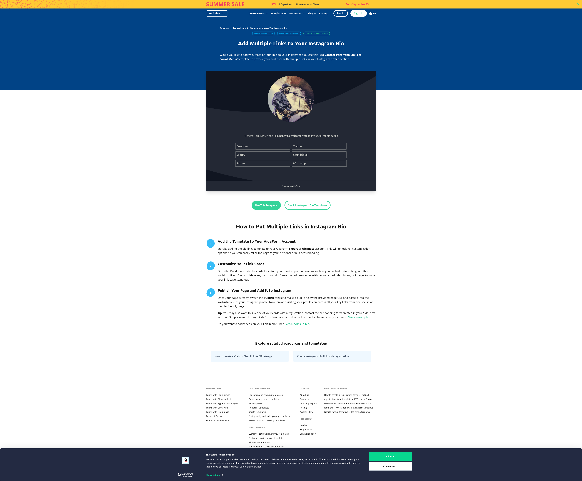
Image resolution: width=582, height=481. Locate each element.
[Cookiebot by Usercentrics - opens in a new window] (185, 475)
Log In (340, 13)
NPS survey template (259, 442)
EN (374, 13)
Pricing (323, 13)
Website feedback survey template (266, 446)
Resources (295, 13)
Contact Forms (239, 28)
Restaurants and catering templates (267, 420)
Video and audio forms (217, 420)
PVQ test (358, 399)
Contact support (308, 433)
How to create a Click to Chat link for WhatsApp (243, 356)
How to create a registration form (341, 394)
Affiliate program (308, 403)
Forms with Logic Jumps (218, 394)
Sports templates (257, 411)
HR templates (255, 403)
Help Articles (306, 429)
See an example (358, 317)
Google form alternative (336, 411)
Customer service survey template (266, 438)
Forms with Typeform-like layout (222, 403)
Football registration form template (346, 397)
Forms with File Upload (217, 411)
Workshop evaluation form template (354, 407)
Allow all (390, 456)
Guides (303, 425)
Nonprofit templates (259, 407)
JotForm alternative (360, 411)
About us (304, 394)
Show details (213, 475)
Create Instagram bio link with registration (323, 356)
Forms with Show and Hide (219, 399)
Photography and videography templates (269, 416)
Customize (389, 466)
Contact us (305, 399)
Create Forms (257, 13)
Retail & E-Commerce (289, 33)
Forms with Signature (217, 407)
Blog (310, 13)
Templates (277, 13)
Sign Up (358, 13)
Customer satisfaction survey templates (269, 433)
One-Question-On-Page (316, 33)
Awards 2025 (306, 411)
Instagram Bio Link (263, 33)
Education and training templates (266, 394)
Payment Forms (214, 416)
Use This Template (266, 205)
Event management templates (264, 399)
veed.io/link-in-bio (297, 324)
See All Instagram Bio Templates (307, 205)
